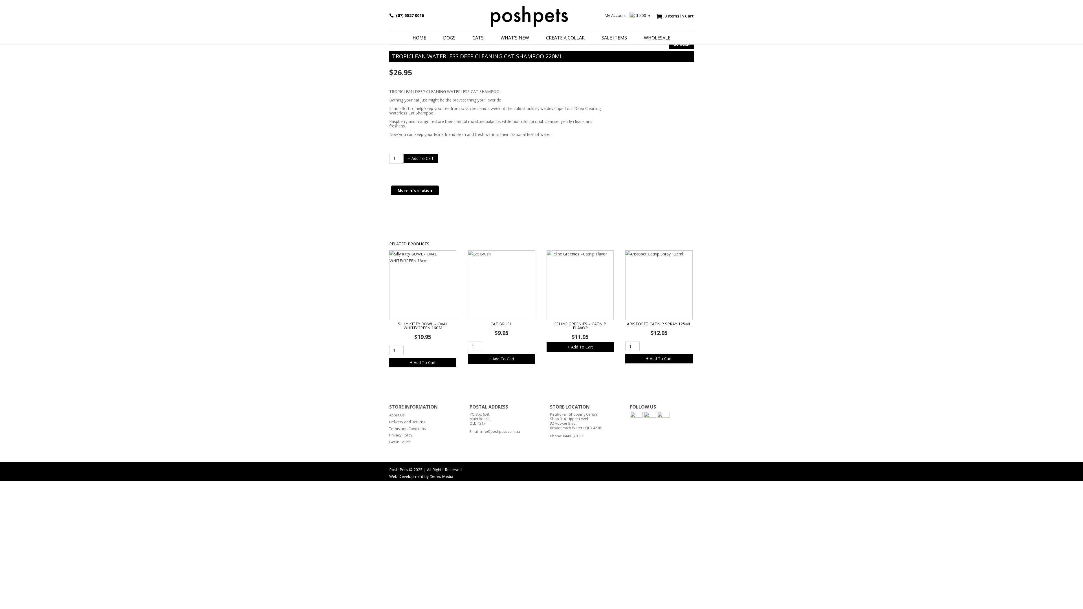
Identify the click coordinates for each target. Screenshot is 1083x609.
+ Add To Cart (420, 158)
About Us (397, 415)
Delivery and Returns (407, 421)
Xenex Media (441, 476)
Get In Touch (400, 441)
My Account (615, 15)
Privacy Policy (400, 435)
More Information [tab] (415, 190)
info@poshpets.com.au (500, 431)
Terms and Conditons (407, 428)
